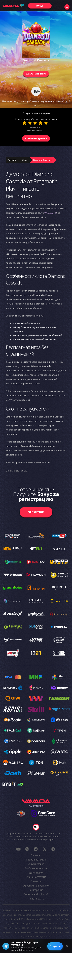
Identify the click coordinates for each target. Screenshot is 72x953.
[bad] (24, 123)
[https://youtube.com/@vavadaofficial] (18, 849)
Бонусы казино (35, 864)
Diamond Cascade (42, 160)
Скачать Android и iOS (35, 894)
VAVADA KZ (50, 212)
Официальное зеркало (36, 885)
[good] (40, 123)
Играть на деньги (36, 138)
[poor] (30, 123)
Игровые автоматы (36, 859)
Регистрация (36, 511)
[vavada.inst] (27, 849)
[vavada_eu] (44, 849)
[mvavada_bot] (53, 849)
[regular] (35, 123)
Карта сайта (37, 898)
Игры (24, 160)
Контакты (36, 881)
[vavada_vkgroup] (36, 849)
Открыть (55, 946)
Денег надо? (36, 872)
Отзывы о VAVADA (35, 876)
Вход (39, 5)
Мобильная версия (36, 868)
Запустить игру (36, 73)
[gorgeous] (46, 123)
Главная (12, 160)
